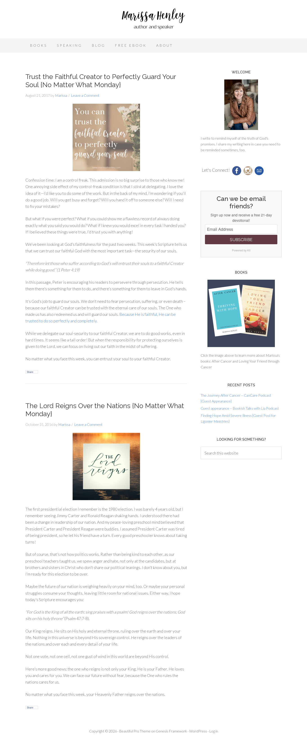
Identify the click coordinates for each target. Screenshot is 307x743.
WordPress (198, 731)
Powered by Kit (241, 250)
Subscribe (241, 239)
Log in (213, 731)
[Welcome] (241, 104)
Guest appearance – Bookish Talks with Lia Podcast (240, 408)
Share (30, 372)
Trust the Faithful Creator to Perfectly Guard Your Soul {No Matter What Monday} (100, 81)
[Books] (241, 313)
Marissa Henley (153, 20)
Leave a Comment (85, 95)
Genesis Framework (171, 731)
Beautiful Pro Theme (135, 731)
